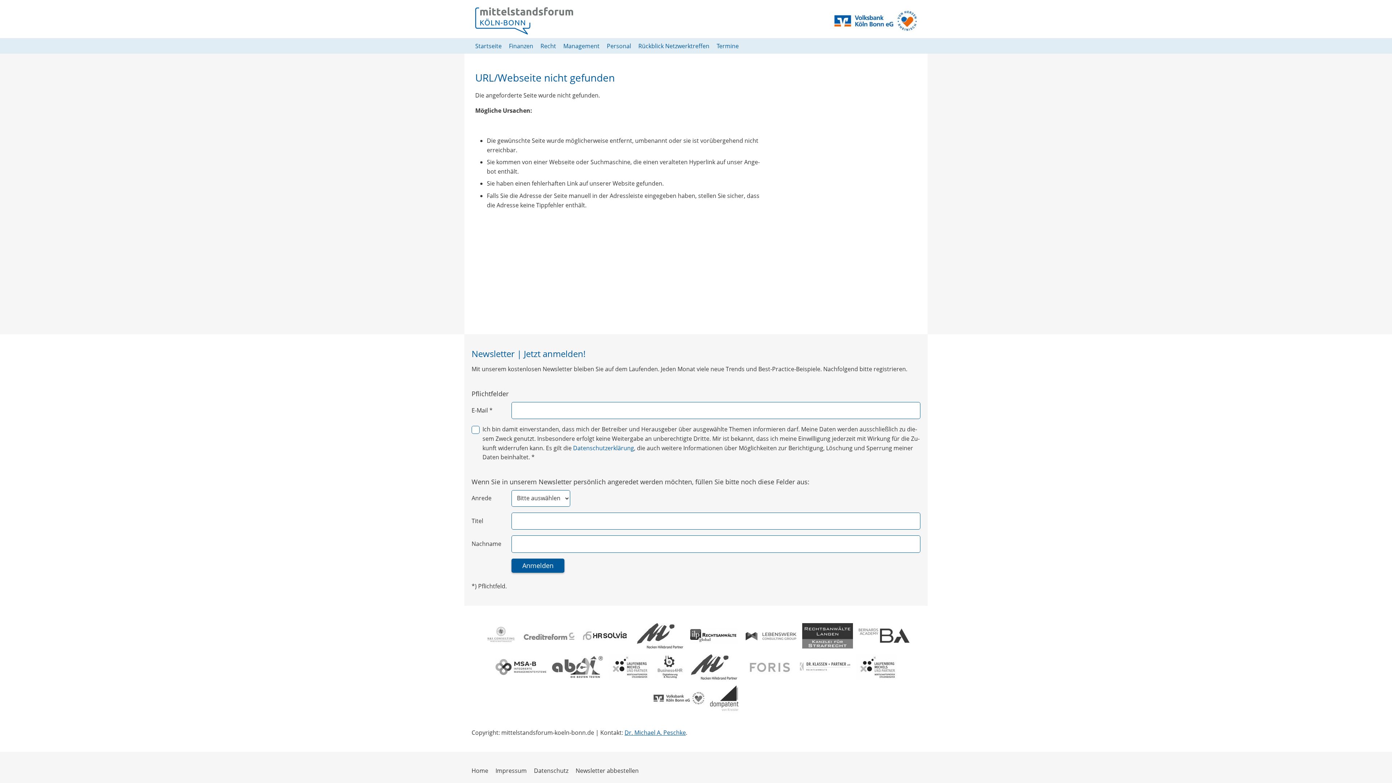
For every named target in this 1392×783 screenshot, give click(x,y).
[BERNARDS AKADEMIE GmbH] (884, 636)
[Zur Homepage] (524, 20)
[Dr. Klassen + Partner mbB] (825, 667)
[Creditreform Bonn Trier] (549, 636)
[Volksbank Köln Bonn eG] (679, 698)
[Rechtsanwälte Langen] (827, 636)
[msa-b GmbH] (521, 667)
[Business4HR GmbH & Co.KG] (670, 667)
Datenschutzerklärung (603, 448)
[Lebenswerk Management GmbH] (771, 636)
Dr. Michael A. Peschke (655, 733)
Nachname (486, 544)
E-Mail (482, 410)
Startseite (488, 46)
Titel (477, 521)
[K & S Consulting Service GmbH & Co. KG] (500, 636)
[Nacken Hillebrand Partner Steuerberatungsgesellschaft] (660, 636)
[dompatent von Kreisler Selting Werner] (724, 698)
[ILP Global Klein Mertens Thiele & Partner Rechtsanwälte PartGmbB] (714, 635)
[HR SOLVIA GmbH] (605, 636)
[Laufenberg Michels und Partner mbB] (629, 667)
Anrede (482, 498)
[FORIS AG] (768, 666)
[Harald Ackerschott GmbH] (577, 667)
